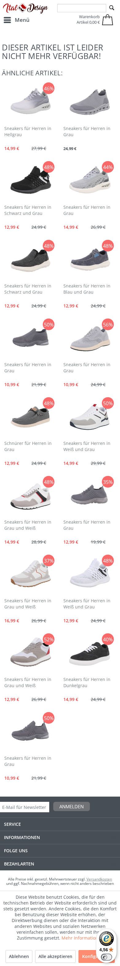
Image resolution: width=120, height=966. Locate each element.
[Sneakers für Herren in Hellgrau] (30, 102)
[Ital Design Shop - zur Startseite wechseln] (25, 8)
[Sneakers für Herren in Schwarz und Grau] (30, 180)
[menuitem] (16, 20)
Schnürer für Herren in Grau (28, 446)
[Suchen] (111, 8)
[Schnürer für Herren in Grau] (30, 416)
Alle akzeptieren (55, 956)
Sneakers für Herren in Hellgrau (27, 131)
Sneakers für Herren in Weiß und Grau (86, 446)
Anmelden (71, 806)
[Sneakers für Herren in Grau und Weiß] (30, 495)
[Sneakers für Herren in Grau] (90, 102)
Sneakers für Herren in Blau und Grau (86, 289)
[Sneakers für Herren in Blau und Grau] (90, 259)
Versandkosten (99, 879)
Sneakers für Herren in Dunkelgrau (86, 682)
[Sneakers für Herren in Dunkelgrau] (90, 653)
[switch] (106, 957)
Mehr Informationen (82, 938)
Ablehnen (19, 956)
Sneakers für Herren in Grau (86, 131)
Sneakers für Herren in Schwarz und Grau (27, 210)
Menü (22, 19)
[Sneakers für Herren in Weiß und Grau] (90, 416)
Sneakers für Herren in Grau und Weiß (27, 525)
